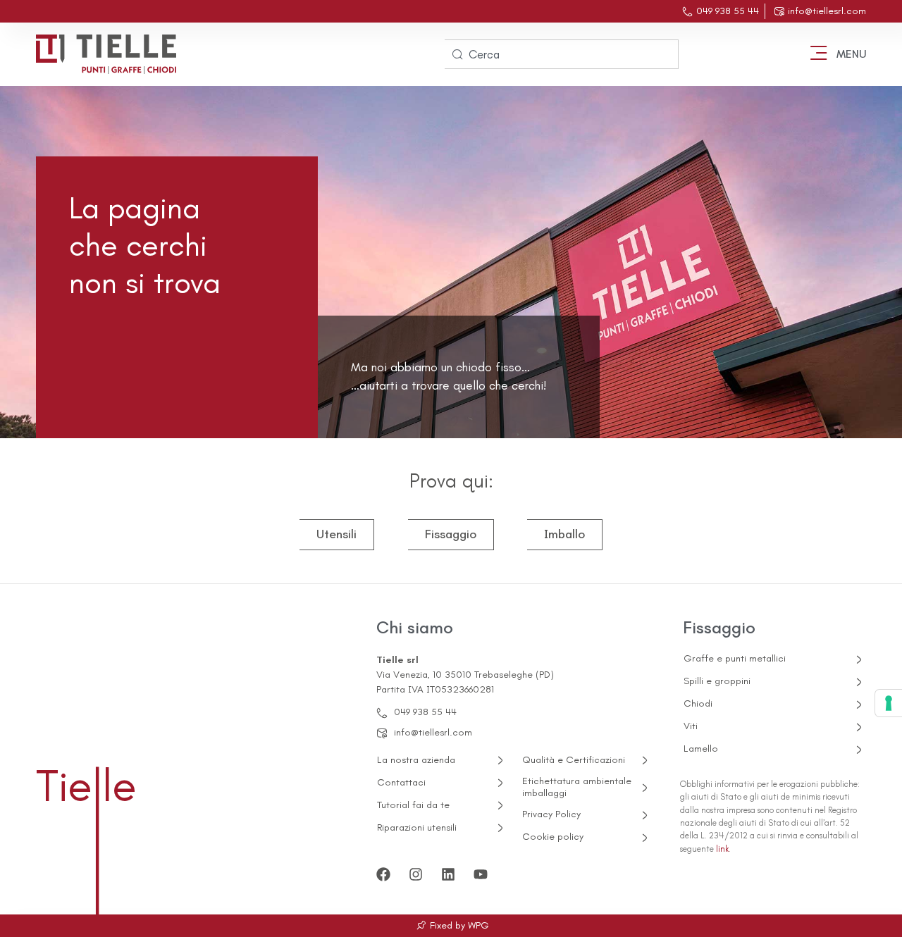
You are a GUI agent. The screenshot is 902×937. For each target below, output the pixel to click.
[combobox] (562, 54)
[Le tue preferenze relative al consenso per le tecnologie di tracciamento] (888, 703)
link (722, 848)
